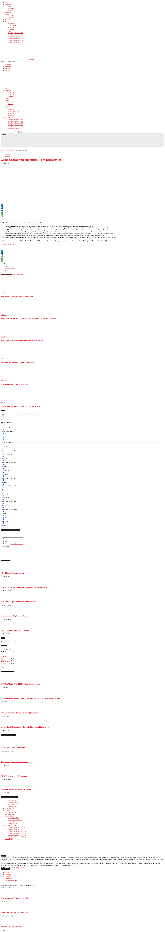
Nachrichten (8, 4)
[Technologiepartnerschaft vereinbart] (5, 909)
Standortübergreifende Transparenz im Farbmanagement (22, 340)
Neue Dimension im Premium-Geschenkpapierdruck (20, 713)
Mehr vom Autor (17, 274)
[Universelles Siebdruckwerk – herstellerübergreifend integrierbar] (5, 723)
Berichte (10, 17)
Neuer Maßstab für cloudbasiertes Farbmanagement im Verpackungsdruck (28, 318)
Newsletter (8, 66)
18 (3, 661)
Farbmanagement (10, 268)
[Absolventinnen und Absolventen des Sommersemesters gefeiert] (5, 584)
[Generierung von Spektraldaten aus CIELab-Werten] (11, 401)
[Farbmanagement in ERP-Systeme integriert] (11, 357)
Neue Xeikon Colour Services (11, 927)
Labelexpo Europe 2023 (15, 35)
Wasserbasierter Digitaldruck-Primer (14, 616)
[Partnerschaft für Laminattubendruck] (5, 626)
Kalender (11, 15)
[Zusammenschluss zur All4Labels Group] (5, 785)
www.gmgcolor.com (7, 244)
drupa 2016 (11, 29)
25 (3, 663)
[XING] (82, 208)
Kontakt (7, 70)
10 (2, 658)
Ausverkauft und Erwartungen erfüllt (15, 384)
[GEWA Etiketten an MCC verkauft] (5, 772)
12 (5, 658)
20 (7, 661)
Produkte (11, 8)
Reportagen (8, 12)
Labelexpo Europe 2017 (15, 40)
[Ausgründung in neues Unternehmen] (5, 758)
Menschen (11, 10)
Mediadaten (8, 64)
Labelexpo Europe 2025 (15, 33)
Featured (8, 839)
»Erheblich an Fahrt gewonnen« (13, 573)
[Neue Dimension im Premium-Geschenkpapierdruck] (5, 709)
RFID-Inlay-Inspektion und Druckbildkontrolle (18, 602)
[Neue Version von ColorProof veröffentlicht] (11, 291)
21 (9, 661)
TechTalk (7, 19)
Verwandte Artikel (6, 274)
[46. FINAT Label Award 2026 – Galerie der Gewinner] (5, 680)
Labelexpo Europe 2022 (15, 36)
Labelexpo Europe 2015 (15, 42)
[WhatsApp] (82, 214)
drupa (6, 21)
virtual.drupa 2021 (13, 25)
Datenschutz (8, 878)
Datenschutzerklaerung (17, 544)
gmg (6, 270)
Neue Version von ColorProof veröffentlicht (17, 297)
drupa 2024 (11, 23)
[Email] (82, 212)
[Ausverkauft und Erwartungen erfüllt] (11, 379)
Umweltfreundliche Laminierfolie (13, 747)
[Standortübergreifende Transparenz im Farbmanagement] (11, 335)
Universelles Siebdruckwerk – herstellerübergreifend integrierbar (25, 727)
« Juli (2, 667)
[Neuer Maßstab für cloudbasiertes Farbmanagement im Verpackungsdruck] (11, 313)
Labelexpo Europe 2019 (15, 38)
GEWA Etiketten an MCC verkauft (14, 776)
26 (5, 663)
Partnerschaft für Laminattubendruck (15, 630)
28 (9, 663)
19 (5, 661)
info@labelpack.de (19, 867)
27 (7, 663)
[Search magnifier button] (2, 416)
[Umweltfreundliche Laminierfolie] (5, 744)
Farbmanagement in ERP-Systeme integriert (17, 362)
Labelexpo (8, 31)
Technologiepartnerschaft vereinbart (14, 912)
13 (7, 658)
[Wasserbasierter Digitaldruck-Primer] (5, 612)
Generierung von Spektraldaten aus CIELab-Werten (20, 406)
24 (2, 663)
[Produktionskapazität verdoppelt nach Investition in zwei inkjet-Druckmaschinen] (5, 695)
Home (6, 2)
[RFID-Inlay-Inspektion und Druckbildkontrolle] (5, 598)
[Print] (82, 216)
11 (3, 658)
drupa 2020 (11, 27)
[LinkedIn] (82, 205)
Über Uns (7, 68)
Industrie (11, 6)
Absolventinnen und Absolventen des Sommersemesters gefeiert (24, 587)
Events (7, 14)
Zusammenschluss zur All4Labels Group (16, 789)
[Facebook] (82, 210)
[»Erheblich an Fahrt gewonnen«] (5, 569)
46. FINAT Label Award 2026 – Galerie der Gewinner (21, 684)
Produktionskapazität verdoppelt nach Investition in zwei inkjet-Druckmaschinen (31, 698)
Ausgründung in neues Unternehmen (14, 762)
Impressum (8, 876)
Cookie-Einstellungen (11, 880)
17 (2, 661)
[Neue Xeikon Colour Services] (5, 923)
